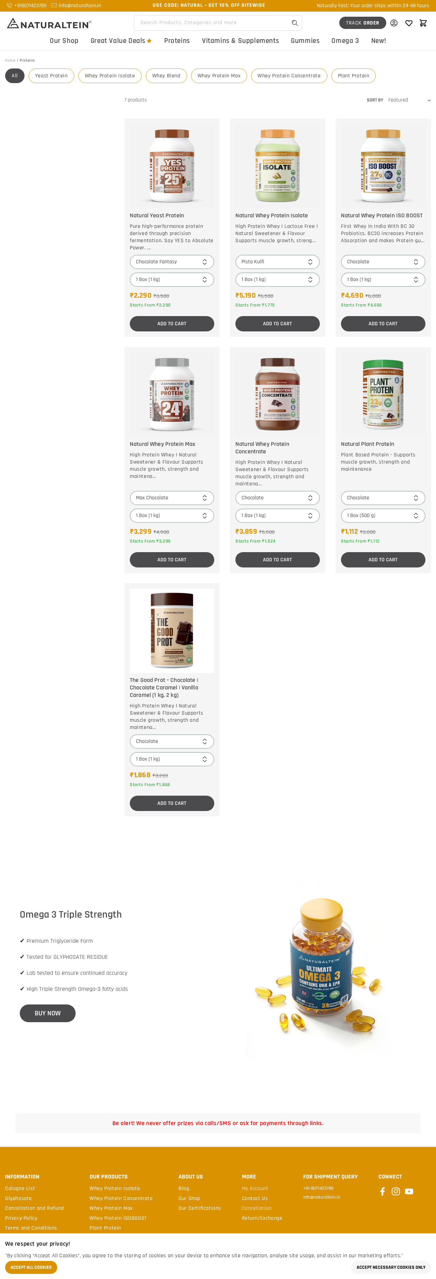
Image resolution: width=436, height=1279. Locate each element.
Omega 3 (345, 40)
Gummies (305, 40)
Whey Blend (166, 75)
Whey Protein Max (219, 75)
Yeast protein (51, 75)
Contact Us (255, 1198)
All (15, 75)
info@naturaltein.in (80, 5)
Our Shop (64, 40)
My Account (255, 1188)
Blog (183, 1188)
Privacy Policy (21, 1218)
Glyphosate (18, 1198)
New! (378, 40)
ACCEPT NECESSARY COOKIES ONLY (391, 1267)
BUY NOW (48, 1013)
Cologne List (20, 1188)
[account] (393, 22)
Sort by (375, 100)
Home (10, 60)
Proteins (177, 40)
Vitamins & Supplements (240, 40)
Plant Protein (354, 75)
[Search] (295, 23)
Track (362, 23)
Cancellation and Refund (34, 1208)
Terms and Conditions (31, 1228)
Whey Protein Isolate (110, 75)
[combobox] (218, 23)
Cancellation (257, 1208)
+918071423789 (30, 5)
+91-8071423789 (318, 1188)
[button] (423, 22)
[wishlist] (408, 22)
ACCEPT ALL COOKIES (31, 1267)
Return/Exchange (262, 1218)
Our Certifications (199, 1208)
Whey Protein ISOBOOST (118, 1218)
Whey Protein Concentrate (289, 75)
